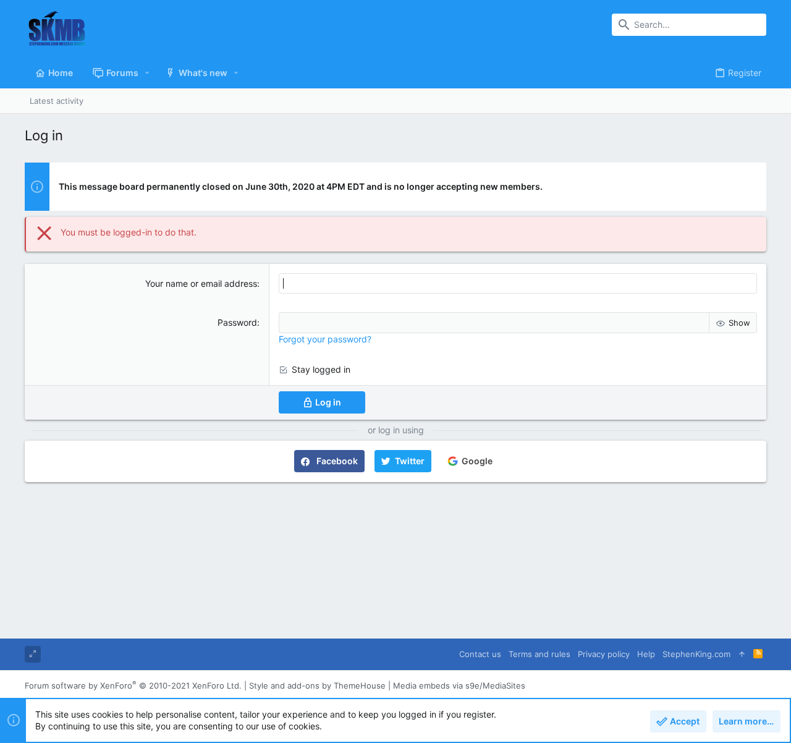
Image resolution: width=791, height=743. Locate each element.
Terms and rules (539, 654)
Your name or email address (201, 283)
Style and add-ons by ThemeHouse (317, 685)
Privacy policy (604, 654)
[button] (147, 73)
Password (237, 322)
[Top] (742, 654)
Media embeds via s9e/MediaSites (459, 685)
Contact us (480, 654)
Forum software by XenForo (133, 685)
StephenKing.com (696, 654)
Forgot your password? (325, 339)
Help (646, 654)
